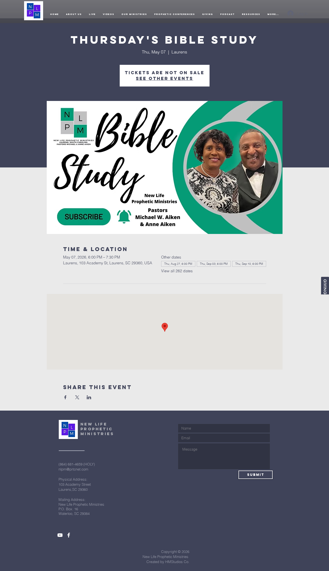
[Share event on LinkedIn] (89, 397)
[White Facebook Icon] (69, 535)
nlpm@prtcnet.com (73, 469)
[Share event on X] (77, 397)
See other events (164, 78)
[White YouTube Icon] (60, 535)
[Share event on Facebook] (65, 397)
